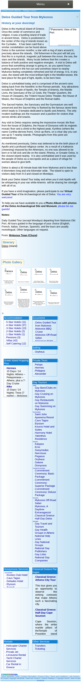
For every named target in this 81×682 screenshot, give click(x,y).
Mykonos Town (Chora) (23, 235)
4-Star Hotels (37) (16, 325)
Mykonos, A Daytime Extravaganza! (43, 509)
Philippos (40, 370)
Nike (9, 386)
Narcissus (40, 453)
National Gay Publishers (42, 550)
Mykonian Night (44, 340)
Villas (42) (12, 340)
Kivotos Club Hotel (17, 574)
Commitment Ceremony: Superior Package (45, 482)
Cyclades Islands (7, 10)
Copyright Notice (62, 678)
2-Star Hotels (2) (15, 331)
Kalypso (39, 443)
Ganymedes (42, 450)
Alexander (40, 373)
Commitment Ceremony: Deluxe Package (45, 492)
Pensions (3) (13, 337)
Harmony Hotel (43, 432)
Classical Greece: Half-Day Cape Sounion (45, 612)
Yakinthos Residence (41, 437)
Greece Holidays (48, 678)
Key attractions (70, 86)
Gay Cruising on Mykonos (44, 395)
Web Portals (76, 678)
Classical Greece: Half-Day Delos (45, 517)
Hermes (11, 368)
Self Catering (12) (16, 343)
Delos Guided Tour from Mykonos (45, 324)
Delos (5, 246)
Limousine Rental (16, 654)
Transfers (40, 645)
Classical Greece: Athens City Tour (45, 578)
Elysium (39, 423)
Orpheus (40, 351)
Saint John (41, 414)
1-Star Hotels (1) (15, 334)
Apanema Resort (44, 417)
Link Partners (74, 676)
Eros (37, 447)
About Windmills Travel (10, 676)
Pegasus (40, 456)
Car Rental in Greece (13, 666)
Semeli (10, 587)
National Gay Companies (42, 559)
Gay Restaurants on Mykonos (44, 402)
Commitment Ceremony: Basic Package (44, 473)
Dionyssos (41, 465)
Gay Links (40, 554)
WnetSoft (40, 681)
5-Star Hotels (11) (16, 322)
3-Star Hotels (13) (16, 328)
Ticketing (40, 648)
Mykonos (18, 10)
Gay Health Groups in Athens (44, 531)
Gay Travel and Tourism (43, 525)
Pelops (39, 364)
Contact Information (28, 676)
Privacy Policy (43, 676)
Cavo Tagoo (41, 420)
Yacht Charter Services (14, 660)
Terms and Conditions (59, 676)
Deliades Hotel (15, 581)
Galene (39, 462)
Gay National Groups (42, 544)
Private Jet (12, 651)
